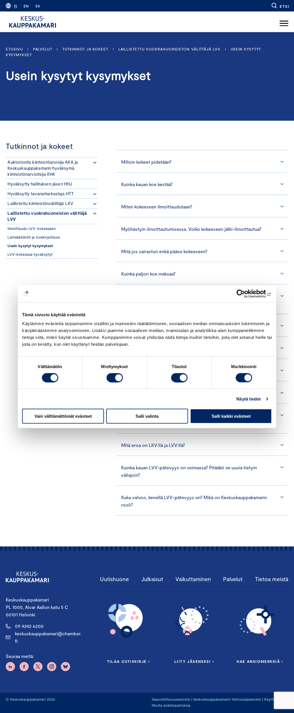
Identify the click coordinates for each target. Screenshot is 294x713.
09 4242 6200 (29, 626)
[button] (280, 5)
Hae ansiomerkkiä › (260, 661)
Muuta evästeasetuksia (171, 705)
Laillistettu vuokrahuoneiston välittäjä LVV (169, 49)
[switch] (115, 377)
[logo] (32, 22)
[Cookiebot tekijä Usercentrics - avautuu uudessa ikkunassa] (247, 293)
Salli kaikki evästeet (231, 416)
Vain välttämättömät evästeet (63, 416)
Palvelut (42, 49)
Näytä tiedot (248, 398)
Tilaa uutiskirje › (128, 661)
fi (15, 6)
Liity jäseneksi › (194, 661)
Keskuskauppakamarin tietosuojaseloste (226, 699)
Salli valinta (147, 416)
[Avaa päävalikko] (284, 21)
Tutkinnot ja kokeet (85, 49)
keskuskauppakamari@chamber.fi (48, 637)
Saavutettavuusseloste (171, 699)
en (26, 6)
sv (37, 6)
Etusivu (14, 49)
